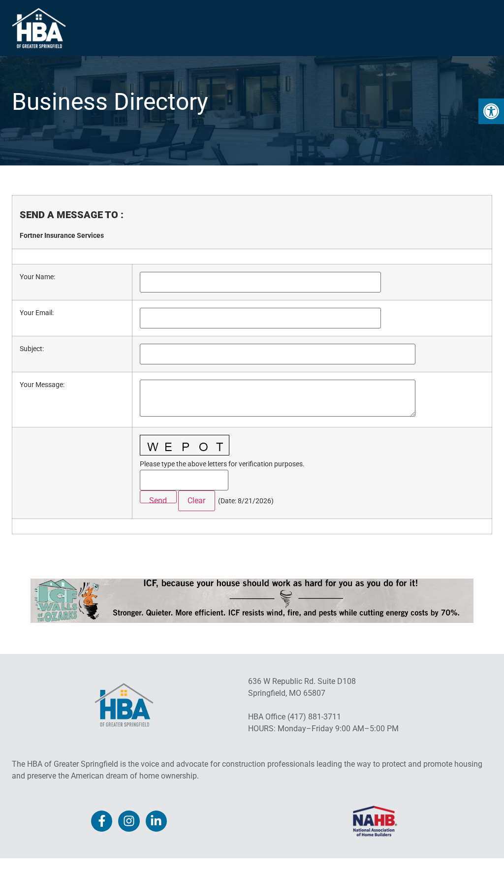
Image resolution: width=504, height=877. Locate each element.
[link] (491, 111)
